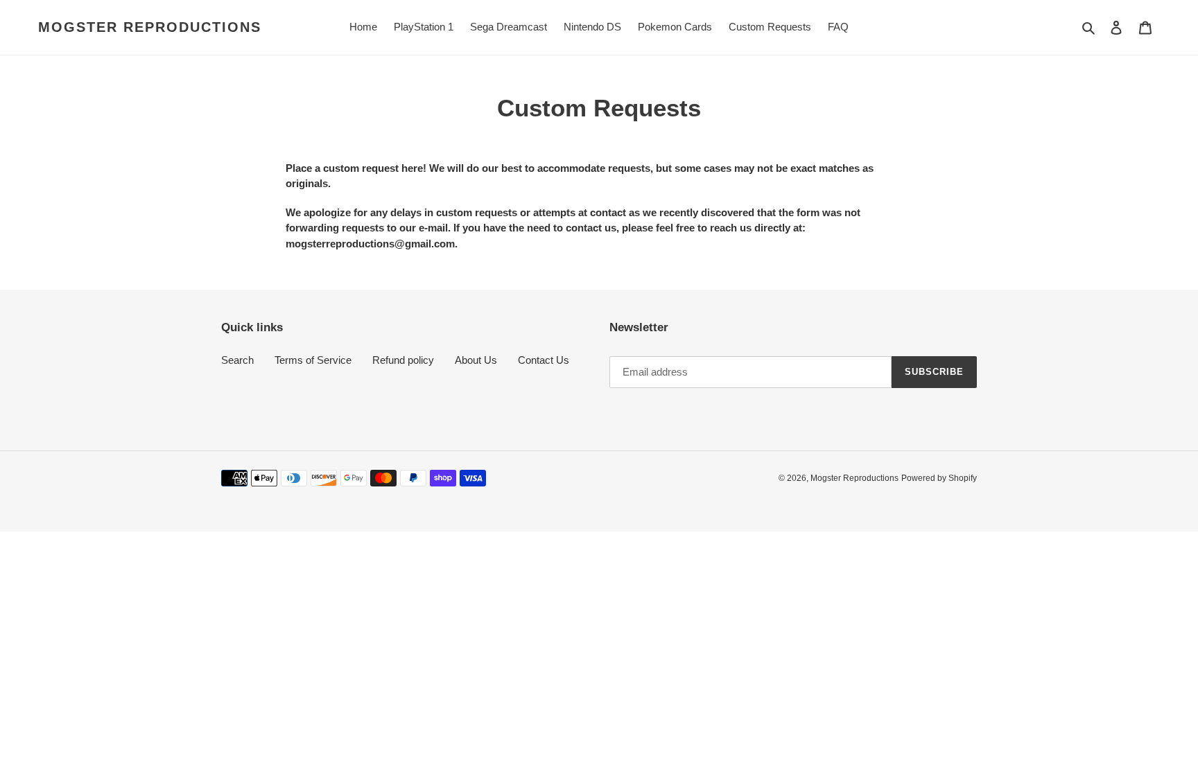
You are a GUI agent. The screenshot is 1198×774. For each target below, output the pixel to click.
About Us (476, 360)
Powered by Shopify (939, 478)
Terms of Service (313, 360)
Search (237, 360)
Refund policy (403, 360)
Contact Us (543, 360)
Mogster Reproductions (149, 27)
